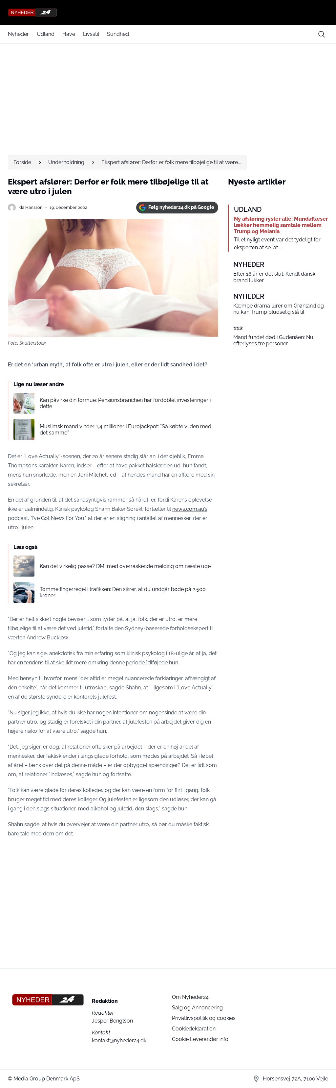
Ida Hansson (30, 207)
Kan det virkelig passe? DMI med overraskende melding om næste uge (125, 566)
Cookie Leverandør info (200, 1039)
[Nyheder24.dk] (168, 12)
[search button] (321, 34)
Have (68, 34)
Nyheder (18, 34)
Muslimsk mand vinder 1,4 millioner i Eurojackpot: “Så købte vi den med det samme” (125, 429)
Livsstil (91, 34)
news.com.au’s (189, 509)
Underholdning (66, 162)
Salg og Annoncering (197, 1007)
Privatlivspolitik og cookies (204, 1018)
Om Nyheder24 (190, 997)
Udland (45, 34)
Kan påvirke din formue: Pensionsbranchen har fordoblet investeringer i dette (125, 403)
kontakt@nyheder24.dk (119, 1040)
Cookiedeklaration (194, 1029)
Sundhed (118, 34)
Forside (22, 162)
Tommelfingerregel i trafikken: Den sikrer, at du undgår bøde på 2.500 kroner (123, 592)
